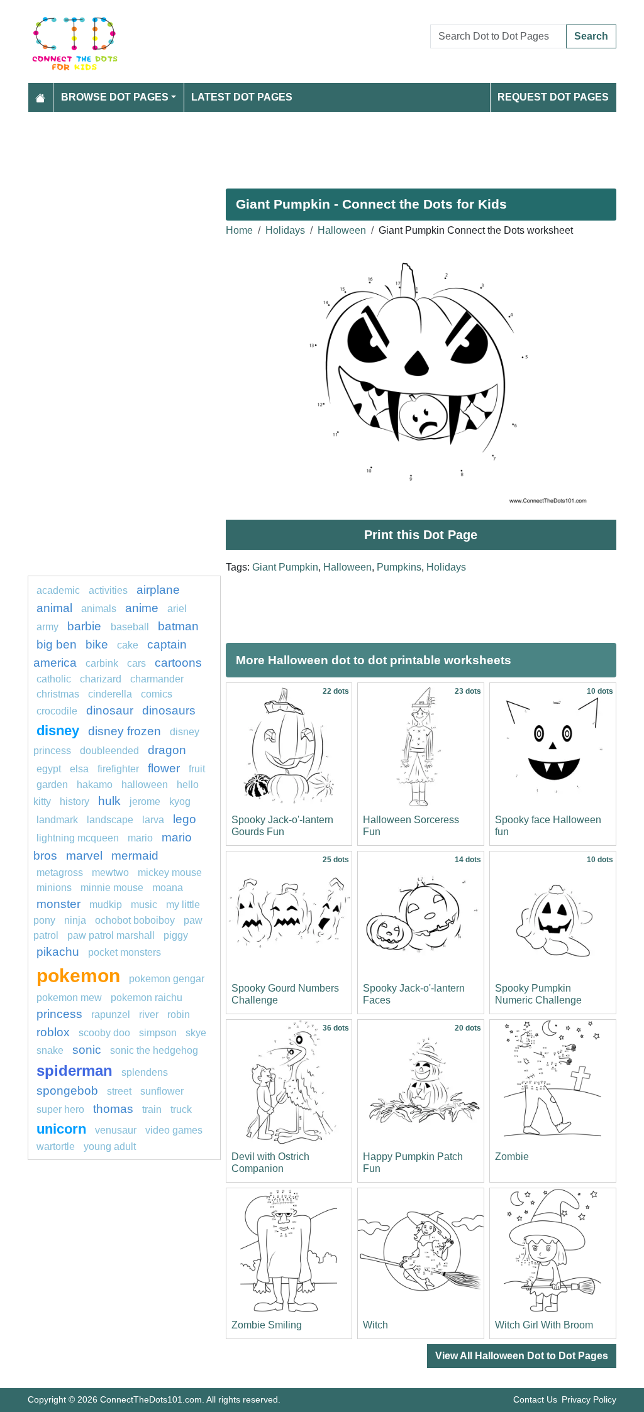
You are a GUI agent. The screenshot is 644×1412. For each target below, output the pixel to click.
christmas (57, 694)
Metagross (59, 872)
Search (591, 36)
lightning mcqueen (77, 838)
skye (196, 1032)
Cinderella (110, 694)
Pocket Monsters (124, 952)
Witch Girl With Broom (544, 1325)
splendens (144, 1072)
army (47, 626)
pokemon (78, 975)
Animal (54, 608)
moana (167, 887)
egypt (48, 768)
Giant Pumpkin (285, 567)
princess (59, 1014)
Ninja (75, 920)
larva (153, 819)
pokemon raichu (146, 997)
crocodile (56, 711)
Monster (58, 904)
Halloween (342, 230)
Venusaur (115, 1130)
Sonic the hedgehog (154, 1050)
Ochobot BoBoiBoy (135, 920)
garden (52, 784)
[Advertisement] (322, 145)
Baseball (130, 626)
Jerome (145, 801)
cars (136, 663)
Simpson (158, 1032)
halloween (144, 784)
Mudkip (105, 904)
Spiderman (74, 1070)
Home (239, 230)
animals (98, 608)
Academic (58, 590)
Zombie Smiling (266, 1325)
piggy (176, 935)
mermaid (134, 855)
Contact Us (535, 1399)
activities (108, 590)
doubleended (109, 750)
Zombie (512, 1156)
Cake (127, 645)
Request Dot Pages (553, 97)
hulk (109, 800)
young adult (110, 1146)
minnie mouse (111, 887)
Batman (178, 626)
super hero (60, 1109)
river (148, 1014)
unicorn (61, 1129)
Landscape (110, 819)
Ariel (177, 608)
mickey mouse (170, 872)
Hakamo (95, 784)
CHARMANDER (157, 679)
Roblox (53, 1032)
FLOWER (164, 768)
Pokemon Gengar (166, 978)
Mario (140, 838)
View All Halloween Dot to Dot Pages (521, 1355)
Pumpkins (399, 567)
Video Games (174, 1130)
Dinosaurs (169, 710)
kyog (180, 801)
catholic (53, 679)
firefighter (118, 768)
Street (119, 1091)
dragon (167, 750)
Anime (141, 608)
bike (97, 644)
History (74, 801)
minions (54, 887)
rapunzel (110, 1014)
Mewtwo (110, 872)
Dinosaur (109, 710)
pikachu (57, 951)
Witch (375, 1325)
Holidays (285, 230)
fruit (197, 768)
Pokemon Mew (69, 997)
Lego (184, 819)
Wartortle (55, 1146)
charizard (100, 679)
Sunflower (162, 1091)
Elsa (79, 768)
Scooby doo (104, 1032)
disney (57, 730)
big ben (56, 644)
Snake (50, 1050)
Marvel (84, 855)
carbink (102, 663)
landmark (57, 819)
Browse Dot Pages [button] (115, 97)
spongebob (67, 1090)
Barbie (85, 626)
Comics (156, 694)
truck (181, 1109)
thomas (113, 1108)
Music (144, 904)
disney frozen (124, 731)
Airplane (158, 589)
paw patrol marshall (111, 935)
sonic (86, 1049)
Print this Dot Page (420, 535)
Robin (178, 1014)
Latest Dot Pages (241, 97)
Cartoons (178, 662)
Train (152, 1109)
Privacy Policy (589, 1399)
